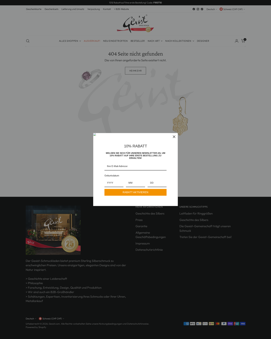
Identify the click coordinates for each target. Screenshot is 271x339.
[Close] (174, 136)
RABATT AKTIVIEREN (135, 192)
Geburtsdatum (111, 175)
